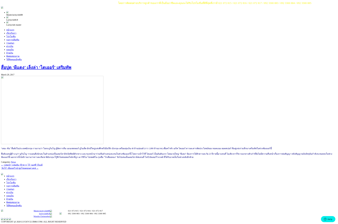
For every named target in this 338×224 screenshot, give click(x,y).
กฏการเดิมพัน (12, 40)
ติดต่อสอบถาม (13, 56)
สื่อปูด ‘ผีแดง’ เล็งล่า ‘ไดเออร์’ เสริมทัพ (36, 67)
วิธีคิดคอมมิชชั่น (14, 59)
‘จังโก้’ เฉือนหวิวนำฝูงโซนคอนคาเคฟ (19, 168)
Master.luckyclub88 (42, 211)
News (13, 162)
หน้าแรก (10, 30)
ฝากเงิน (9, 46)
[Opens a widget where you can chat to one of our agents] (328, 219)
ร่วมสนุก (10, 43)
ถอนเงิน (10, 49)
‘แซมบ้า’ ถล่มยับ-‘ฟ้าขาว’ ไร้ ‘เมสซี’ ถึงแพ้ (22, 165)
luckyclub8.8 (44, 214)
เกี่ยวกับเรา (11, 33)
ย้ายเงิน (9, 53)
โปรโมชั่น (11, 36)
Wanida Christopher (42, 216)
